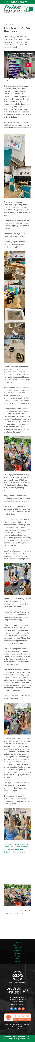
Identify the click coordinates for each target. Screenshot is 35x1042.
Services (17, 945)
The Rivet (17, 844)
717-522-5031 (18, 1026)
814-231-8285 (17, 1002)
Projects (17, 948)
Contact (17, 961)
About (17, 959)
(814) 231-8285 (20, 1)
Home (6, 24)
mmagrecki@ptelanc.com (18, 1029)
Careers (17, 953)
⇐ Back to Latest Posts (15, 913)
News (12, 24)
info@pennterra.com (17, 2)
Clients (17, 950)
